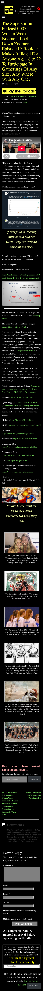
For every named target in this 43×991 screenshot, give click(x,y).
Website (6, 902)
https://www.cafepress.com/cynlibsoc (17, 471)
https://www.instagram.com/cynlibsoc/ (18, 433)
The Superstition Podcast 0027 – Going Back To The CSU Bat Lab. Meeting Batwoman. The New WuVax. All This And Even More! (21, 632)
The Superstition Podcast (24, 350)
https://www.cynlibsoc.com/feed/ (25, 397)
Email (6, 893)
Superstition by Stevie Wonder (14, 326)
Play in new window (18, 96)
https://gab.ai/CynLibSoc (17, 460)
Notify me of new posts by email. (19, 918)
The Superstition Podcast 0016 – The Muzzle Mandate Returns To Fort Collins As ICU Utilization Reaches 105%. (22, 596)
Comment (8, 865)
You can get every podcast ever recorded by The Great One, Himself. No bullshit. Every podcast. (21, 388)
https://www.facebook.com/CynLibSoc (18, 455)
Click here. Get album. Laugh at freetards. (21, 954)
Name (6, 885)
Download (32, 96)
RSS (25, 102)
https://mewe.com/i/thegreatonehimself (25, 425)
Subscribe (34, 779)
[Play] (19, 93)
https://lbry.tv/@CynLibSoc (21, 420)
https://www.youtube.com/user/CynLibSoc (19, 446)
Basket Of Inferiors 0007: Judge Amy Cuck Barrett (33, 795)
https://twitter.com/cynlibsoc (25, 438)
